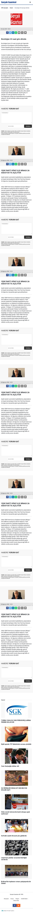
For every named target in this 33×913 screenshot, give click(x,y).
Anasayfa (6, 898)
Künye (12, 898)
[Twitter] (10, 32)
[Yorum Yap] (25, 32)
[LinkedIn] (13, 32)
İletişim (17, 898)
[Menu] (30, 2)
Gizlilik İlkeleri (24, 898)
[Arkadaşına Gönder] (19, 32)
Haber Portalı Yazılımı (9, 910)
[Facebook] (7, 32)
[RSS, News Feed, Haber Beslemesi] (18, 905)
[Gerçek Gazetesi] (8, 2)
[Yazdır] (22, 32)
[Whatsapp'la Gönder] (16, 32)
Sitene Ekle (16, 900)
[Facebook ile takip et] (14, 905)
